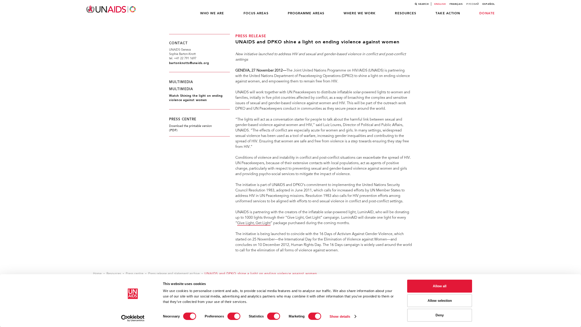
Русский (472, 4)
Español (489, 4)
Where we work (360, 13)
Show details (340, 316)
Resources (405, 13)
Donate (487, 13)
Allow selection (440, 300)
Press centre (134, 273)
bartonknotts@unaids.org (189, 63)
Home (97, 273)
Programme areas (306, 13)
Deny (440, 315)
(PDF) (173, 130)
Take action (448, 13)
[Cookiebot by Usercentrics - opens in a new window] (133, 318)
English (440, 4)
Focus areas (256, 13)
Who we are (212, 13)
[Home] (111, 9)
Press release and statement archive (174, 273)
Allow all (439, 286)
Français (456, 4)
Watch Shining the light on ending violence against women (196, 98)
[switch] (233, 316)
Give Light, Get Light (254, 223)
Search (423, 4)
